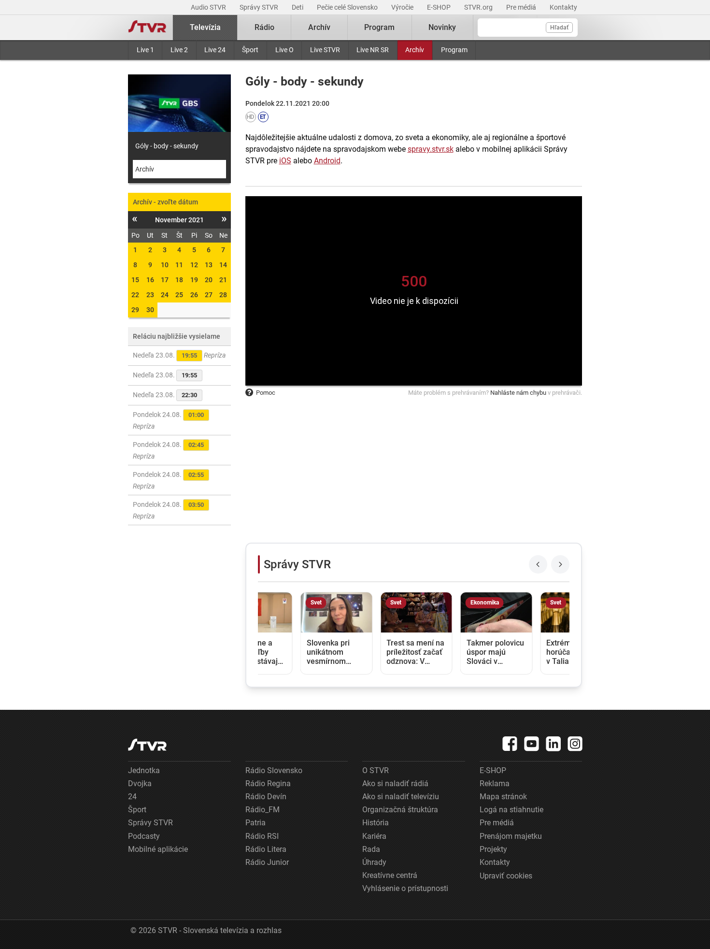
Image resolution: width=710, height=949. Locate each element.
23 (150, 295)
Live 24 (215, 50)
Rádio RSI (262, 836)
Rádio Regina (268, 783)
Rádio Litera (265, 849)
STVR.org (479, 7)
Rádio (264, 27)
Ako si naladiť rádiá (395, 783)
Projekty (493, 849)
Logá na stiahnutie (511, 809)
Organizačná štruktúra (400, 809)
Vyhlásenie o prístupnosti (405, 888)
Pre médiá (522, 7)
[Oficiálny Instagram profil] (575, 743)
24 (165, 295)
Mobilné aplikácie (158, 849)
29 (135, 310)
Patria (255, 822)
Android (327, 160)
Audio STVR (209, 7)
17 (165, 280)
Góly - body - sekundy (167, 146)
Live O (284, 50)
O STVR (375, 770)
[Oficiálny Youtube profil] (531, 743)
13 (209, 265)
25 (179, 295)
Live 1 (145, 50)
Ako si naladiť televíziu (400, 796)
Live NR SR (372, 50)
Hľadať (559, 27)
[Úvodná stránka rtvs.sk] (147, 27)
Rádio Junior (267, 862)
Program (454, 50)
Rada (371, 849)
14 (223, 265)
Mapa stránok (503, 796)
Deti (298, 7)
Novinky (442, 27)
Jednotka (144, 770)
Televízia (205, 27)
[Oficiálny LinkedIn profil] (553, 743)
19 (194, 280)
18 (179, 280)
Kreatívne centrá (389, 875)
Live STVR (325, 50)
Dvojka (140, 783)
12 (194, 265)
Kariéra (374, 836)
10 (165, 265)
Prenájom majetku (511, 836)
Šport (250, 50)
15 (135, 280)
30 (150, 310)
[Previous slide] (538, 564)
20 (209, 280)
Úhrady (374, 862)
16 (150, 280)
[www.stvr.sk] (147, 744)
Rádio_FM (262, 809)
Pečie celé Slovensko (348, 7)
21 (223, 280)
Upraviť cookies (506, 875)
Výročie (403, 7)
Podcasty (144, 836)
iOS (285, 160)
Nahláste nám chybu (518, 392)
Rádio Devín (265, 796)
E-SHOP (439, 7)
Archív (414, 50)
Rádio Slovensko (273, 770)
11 (179, 265)
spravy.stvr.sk (431, 149)
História (375, 822)
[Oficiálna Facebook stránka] (510, 743)
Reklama (495, 783)
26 (194, 295)
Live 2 (179, 50)
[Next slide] (560, 564)
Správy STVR (260, 7)
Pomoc (265, 392)
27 (209, 295)
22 (135, 295)
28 (223, 295)
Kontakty (563, 7)
